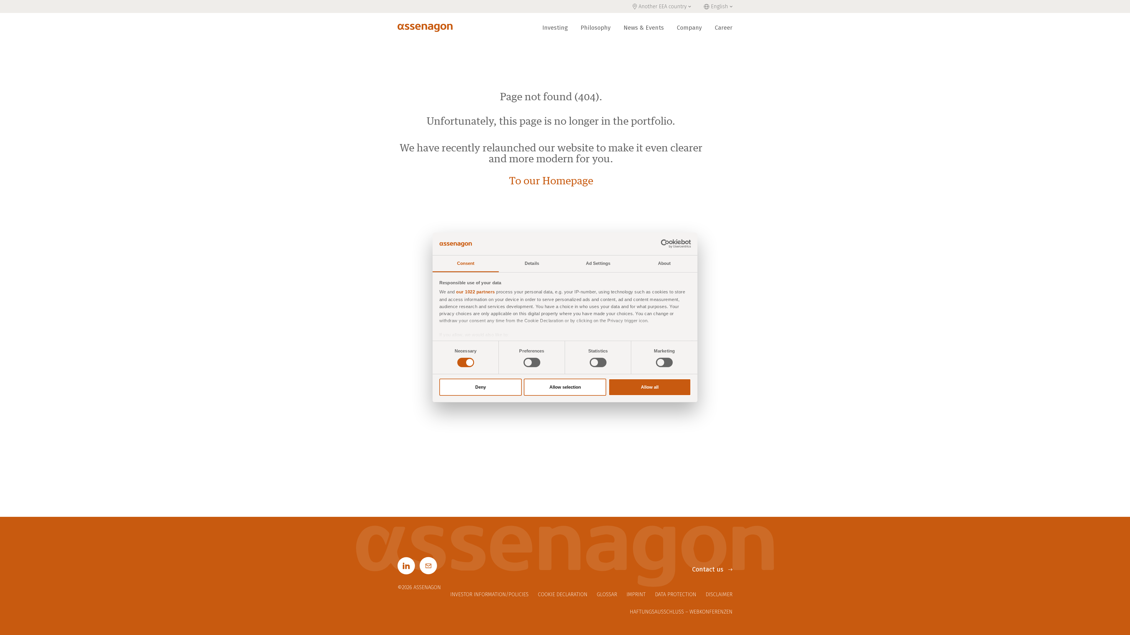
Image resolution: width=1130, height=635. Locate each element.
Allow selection (565, 387)
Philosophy (596, 27)
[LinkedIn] (406, 565)
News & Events (644, 27)
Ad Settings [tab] (598, 263)
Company (689, 27)
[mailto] (428, 565)
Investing (555, 27)
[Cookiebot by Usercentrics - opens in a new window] (665, 243)
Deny (480, 387)
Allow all (650, 387)
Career (723, 27)
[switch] (532, 362)
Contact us (707, 569)
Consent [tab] (466, 263)
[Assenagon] (425, 27)
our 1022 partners (475, 291)
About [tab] (664, 263)
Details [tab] (532, 263)
